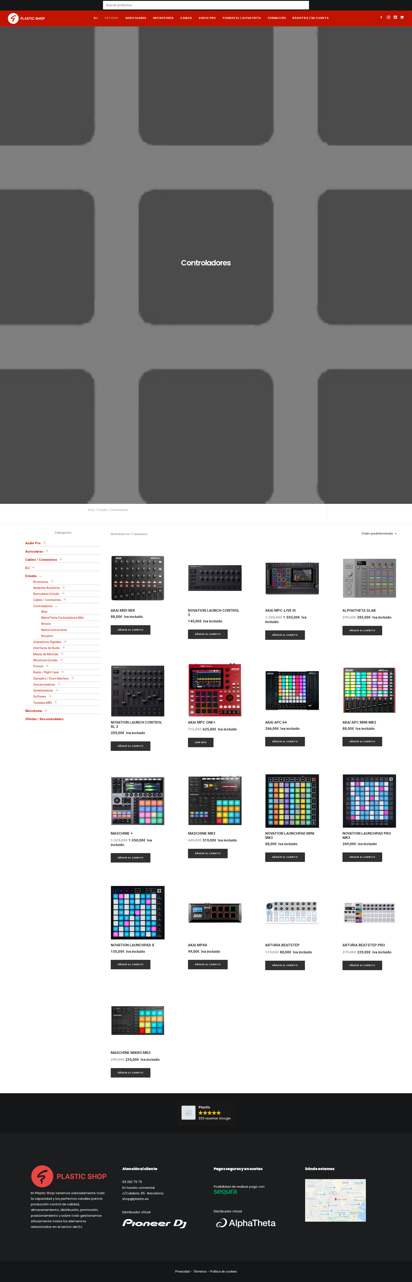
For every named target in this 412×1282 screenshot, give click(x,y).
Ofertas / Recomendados (44, 918)
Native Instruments (54, 829)
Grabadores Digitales (47, 841)
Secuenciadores (44, 883)
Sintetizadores (43, 889)
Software (39, 895)
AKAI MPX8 (197, 1144)
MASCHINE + (122, 1032)
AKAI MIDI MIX (123, 809)
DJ (96, 18)
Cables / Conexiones (41, 759)
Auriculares (135, 18)
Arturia (46, 822)
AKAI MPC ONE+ (201, 921)
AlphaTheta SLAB (359, 809)
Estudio (111, 18)
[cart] (401, 18)
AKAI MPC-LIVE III (280, 809)
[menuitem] (96, 18)
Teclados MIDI (42, 901)
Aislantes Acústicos (46, 786)
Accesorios (40, 780)
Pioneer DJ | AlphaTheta (242, 18)
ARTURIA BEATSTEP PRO (363, 1144)
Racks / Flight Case (46, 871)
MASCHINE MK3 (201, 1032)
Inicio (91, 709)
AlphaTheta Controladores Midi (62, 816)
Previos (38, 865)
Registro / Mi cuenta (310, 18)
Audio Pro (33, 742)
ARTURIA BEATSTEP (282, 1144)
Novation (47, 835)
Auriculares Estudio (46, 792)
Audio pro (207, 18)
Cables (186, 18)
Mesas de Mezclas (45, 853)
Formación (277, 18)
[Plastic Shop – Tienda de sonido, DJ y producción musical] (26, 18)
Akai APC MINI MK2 (359, 921)
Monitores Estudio (45, 859)
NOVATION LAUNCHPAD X (132, 1144)
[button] (382, 18)
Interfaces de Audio (46, 847)
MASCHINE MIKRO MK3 (131, 1251)
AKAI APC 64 (276, 921)
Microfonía (163, 18)
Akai (44, 810)
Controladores (43, 805)
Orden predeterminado (377, 732)
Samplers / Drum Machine (51, 877)
